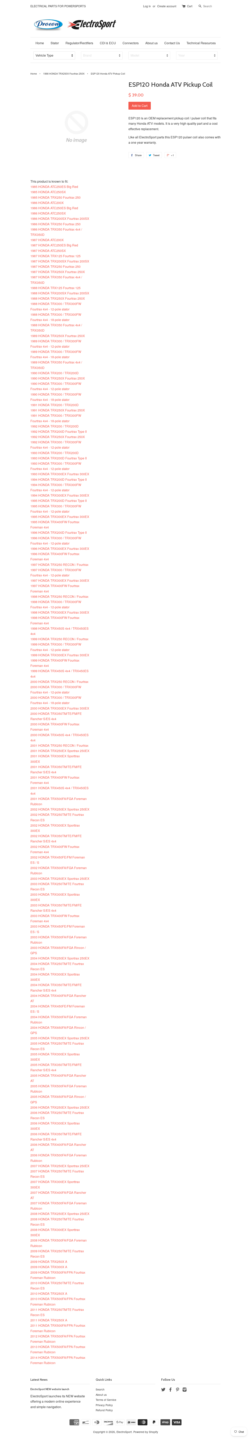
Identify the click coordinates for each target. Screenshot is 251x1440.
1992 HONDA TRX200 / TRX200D (54, 426)
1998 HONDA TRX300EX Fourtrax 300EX (59, 612)
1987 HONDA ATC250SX (48, 250)
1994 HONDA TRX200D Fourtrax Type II (58, 479)
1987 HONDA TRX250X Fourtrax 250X (57, 272)
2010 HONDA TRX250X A (48, 1293)
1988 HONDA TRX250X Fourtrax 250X (64, 73)
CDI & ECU (108, 43)
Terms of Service (106, 1400)
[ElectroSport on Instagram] (184, 1390)
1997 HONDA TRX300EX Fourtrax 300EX (59, 580)
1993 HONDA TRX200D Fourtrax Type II (58, 458)
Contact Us (172, 43)
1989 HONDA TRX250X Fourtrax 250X (57, 336)
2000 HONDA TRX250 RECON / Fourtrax (59, 681)
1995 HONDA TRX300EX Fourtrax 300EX (59, 516)
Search (100, 1389)
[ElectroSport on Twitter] (163, 1390)
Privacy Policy (104, 1405)
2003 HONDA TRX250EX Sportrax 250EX (59, 878)
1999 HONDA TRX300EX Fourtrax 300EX (59, 655)
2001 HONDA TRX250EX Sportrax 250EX (59, 750)
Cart (189, 6)
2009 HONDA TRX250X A (48, 1261)
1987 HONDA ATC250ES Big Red (54, 245)
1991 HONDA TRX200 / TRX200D (54, 405)
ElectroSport (124, 1432)
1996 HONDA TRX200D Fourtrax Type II (58, 532)
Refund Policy (104, 1410)
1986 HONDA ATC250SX (48, 213)
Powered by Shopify (145, 1432)
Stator (55, 43)
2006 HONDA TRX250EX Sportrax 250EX (59, 1107)
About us (151, 43)
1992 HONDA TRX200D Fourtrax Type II (58, 431)
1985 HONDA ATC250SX (48, 192)
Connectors (131, 43)
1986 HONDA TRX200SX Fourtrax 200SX (59, 218)
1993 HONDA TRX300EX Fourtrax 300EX (59, 474)
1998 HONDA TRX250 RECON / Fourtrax (59, 596)
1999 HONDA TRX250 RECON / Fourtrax (59, 639)
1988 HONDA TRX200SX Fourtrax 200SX (59, 293)
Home (39, 43)
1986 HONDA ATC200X (47, 202)
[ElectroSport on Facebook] (170, 1390)
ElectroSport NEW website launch (49, 1389)
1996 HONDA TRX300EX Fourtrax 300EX (59, 548)
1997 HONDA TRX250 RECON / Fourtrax (59, 564)
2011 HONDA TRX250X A (48, 1320)
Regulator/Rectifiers (79, 43)
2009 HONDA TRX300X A (48, 1267)
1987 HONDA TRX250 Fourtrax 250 (55, 266)
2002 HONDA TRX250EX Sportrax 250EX (59, 809)
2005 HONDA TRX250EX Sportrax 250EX (59, 1038)
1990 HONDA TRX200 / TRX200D (54, 373)
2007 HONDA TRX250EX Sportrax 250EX (59, 1166)
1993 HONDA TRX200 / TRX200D (54, 453)
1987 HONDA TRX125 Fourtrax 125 (55, 256)
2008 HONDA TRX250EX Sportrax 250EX (59, 1213)
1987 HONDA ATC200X (47, 240)
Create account (166, 6)
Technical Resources (201, 43)
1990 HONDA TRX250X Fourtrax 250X (57, 378)
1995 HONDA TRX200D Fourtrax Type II (58, 500)
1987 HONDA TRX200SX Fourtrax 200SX (59, 261)
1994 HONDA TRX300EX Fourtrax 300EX (59, 495)
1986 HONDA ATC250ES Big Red (54, 208)
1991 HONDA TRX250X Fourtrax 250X (57, 410)
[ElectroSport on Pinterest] (177, 1390)
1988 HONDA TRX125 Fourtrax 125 (55, 288)
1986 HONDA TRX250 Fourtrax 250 (55, 224)
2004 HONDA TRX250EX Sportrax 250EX (59, 958)
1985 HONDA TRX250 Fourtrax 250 (55, 197)
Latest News (38, 1379)
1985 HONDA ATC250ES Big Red (54, 186)
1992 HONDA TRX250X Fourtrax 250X (57, 437)
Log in (147, 6)
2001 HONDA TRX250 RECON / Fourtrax (59, 745)
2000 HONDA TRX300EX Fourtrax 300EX (59, 708)
